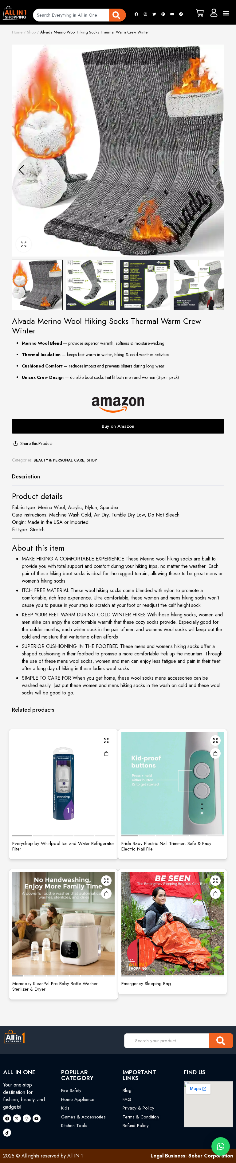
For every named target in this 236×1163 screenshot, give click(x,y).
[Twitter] (154, 14)
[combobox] (71, 15)
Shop (31, 32)
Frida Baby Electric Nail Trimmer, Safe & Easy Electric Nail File (166, 846)
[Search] (117, 15)
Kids (65, 1108)
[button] (226, 13)
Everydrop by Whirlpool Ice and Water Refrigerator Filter (63, 846)
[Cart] (199, 13)
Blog (127, 1090)
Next (214, 169)
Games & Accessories (83, 1117)
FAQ (127, 1099)
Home (17, 32)
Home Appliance (77, 1099)
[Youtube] (172, 14)
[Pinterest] (163, 14)
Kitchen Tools (74, 1125)
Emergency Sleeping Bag (146, 983)
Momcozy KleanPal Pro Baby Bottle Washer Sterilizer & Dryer (55, 986)
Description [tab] (26, 477)
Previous (21, 169)
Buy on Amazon (118, 426)
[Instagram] (145, 14)
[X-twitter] (17, 1118)
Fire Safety (71, 1090)
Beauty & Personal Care (58, 460)
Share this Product (36, 443)
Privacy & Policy (139, 1108)
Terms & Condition (141, 1117)
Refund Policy (136, 1125)
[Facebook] (136, 14)
